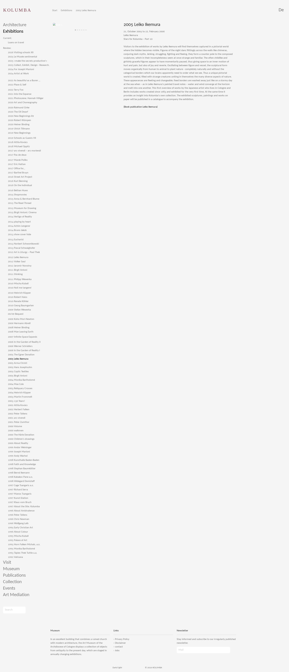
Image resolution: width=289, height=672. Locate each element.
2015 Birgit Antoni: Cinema (22, 212)
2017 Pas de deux (17, 155)
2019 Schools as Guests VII (22, 138)
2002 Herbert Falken (18, 409)
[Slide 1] (75, 30)
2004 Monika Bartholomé (21, 380)
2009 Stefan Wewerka (19, 310)
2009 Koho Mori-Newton (21, 319)
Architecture (14, 25)
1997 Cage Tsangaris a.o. (21, 485)
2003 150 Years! (16, 401)
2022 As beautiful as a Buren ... (24, 80)
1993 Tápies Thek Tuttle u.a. (22, 553)
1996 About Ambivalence (21, 510)
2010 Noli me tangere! (20, 288)
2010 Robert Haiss (17, 297)
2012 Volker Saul (16, 261)
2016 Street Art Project (20, 177)
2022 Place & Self (17, 84)
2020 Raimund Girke (18, 107)
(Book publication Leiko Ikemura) (141, 107)
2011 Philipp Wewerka (19, 279)
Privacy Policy (122, 639)
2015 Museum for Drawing (22, 208)
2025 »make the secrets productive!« (27, 61)
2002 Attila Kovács (18, 405)
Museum (11, 569)
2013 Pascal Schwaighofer (21, 248)
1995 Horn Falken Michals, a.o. (24, 544)
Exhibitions (66, 10)
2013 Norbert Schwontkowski (23, 244)
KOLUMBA (17, 10)
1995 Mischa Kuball (18, 536)
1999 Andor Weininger (20, 447)
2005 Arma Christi (17, 363)
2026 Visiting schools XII (20, 52)
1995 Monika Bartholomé (21, 548)
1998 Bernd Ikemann (19, 472)
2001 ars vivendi (16, 418)
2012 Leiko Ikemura (18, 257)
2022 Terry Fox (15, 90)
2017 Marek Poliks (18, 160)
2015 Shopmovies (17, 194)
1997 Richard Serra (18, 489)
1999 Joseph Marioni (19, 451)
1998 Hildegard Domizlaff (21, 481)
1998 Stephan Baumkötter (22, 468)
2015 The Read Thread (19, 203)
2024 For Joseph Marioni (21, 69)
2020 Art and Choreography (22, 102)
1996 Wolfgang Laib (18, 523)
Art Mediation (16, 595)
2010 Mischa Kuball (18, 283)
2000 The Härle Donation (21, 435)
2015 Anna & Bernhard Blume (23, 199)
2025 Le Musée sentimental (22, 56)
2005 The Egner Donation (21, 354)
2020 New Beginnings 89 (21, 116)
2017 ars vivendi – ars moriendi (24, 150)
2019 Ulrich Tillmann (19, 128)
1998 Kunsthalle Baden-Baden (23, 460)
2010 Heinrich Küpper (19, 293)
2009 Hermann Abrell (19, 323)
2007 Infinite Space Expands (22, 337)
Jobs (117, 650)
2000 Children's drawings (21, 439)
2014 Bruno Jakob (17, 230)
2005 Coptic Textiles (18, 371)
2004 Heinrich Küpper (19, 392)
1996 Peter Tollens (17, 515)
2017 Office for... (16, 168)
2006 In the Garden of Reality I (24, 350)
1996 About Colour (18, 532)
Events (9, 588)
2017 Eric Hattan (17, 164)
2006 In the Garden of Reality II (24, 342)
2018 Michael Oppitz (19, 146)
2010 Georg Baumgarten (21, 305)
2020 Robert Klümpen (19, 120)
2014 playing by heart (19, 222)
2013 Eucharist (16, 239)
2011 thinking (15, 274)
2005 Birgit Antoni (17, 375)
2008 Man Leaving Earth (20, 332)
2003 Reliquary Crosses (20, 388)
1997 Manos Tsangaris (19, 494)
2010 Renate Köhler (18, 301)
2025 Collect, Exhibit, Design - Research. (28, 65)
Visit (7, 562)
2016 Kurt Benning (18, 181)
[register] (233, 650)
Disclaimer (120, 643)
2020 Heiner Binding (18, 124)
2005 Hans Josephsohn (20, 367)
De (281, 10)
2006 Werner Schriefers (20, 346)
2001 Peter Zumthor (18, 422)
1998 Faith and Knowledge (22, 464)
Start (54, 10)
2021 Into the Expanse (19, 94)
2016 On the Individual (20, 185)
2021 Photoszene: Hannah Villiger (26, 98)
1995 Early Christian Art (20, 527)
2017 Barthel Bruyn (18, 172)
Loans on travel (16, 42)
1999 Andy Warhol (18, 456)
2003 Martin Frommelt (20, 397)
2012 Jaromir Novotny (19, 266)
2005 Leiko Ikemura (86, 10)
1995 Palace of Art (17, 540)
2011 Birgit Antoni (17, 270)
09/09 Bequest (15, 314)
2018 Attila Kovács (18, 142)
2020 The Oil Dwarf (18, 112)
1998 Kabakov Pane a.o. (20, 477)
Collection (12, 582)
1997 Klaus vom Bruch (19, 502)
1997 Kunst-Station (18, 498)
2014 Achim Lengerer (19, 226)
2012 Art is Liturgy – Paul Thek (24, 252)
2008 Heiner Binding (18, 327)
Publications (14, 575)
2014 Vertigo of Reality (20, 216)
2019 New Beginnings (19, 133)
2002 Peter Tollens (17, 413)
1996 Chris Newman (18, 519)
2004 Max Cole (16, 384)
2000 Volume (15, 426)
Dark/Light (117, 668)
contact (119, 646)
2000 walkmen (15, 430)
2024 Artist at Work (18, 73)
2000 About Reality (18, 443)
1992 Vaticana (15, 557)
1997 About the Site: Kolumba (24, 506)
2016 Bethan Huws (18, 190)
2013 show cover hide (19, 234)
